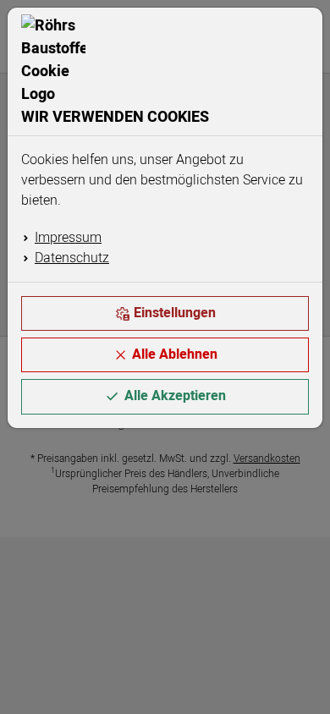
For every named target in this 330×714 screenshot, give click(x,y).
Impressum (68, 238)
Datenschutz (72, 258)
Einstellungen (175, 313)
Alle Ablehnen (174, 354)
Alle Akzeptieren (175, 396)
